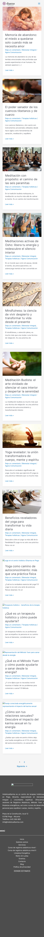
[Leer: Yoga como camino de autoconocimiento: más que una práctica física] (21, 560)
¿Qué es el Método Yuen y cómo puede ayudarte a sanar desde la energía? (22, 666)
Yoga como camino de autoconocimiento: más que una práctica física (21, 570)
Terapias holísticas (29, 118)
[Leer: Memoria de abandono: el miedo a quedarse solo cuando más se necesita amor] (22, 18)
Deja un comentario (13, 50)
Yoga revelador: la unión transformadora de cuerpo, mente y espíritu (22, 456)
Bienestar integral (29, 50)
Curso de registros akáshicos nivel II (22, 850)
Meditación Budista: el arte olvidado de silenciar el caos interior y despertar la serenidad (22, 385)
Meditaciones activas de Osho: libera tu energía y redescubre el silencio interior (22, 246)
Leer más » (9, 70)
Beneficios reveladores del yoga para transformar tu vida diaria (21, 523)
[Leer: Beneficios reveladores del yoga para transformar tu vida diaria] (22, 501)
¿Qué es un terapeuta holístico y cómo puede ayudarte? (21, 617)
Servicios (22, 845)
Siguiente (22, 766)
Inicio (22, 839)
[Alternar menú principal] (39, 3)
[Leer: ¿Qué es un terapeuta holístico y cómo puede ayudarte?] (22, 606)
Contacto (22, 861)
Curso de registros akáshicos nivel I (22, 848)
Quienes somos (22, 842)
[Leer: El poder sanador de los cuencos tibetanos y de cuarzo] (22, 91)
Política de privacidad (22, 867)
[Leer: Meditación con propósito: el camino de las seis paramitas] (22, 159)
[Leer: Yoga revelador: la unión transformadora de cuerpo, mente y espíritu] (22, 436)
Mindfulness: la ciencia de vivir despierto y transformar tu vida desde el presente (20, 316)
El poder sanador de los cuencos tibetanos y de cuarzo (21, 110)
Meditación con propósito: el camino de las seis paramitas (21, 179)
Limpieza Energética (22, 853)
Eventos (22, 859)
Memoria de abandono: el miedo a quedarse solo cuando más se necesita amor (21, 40)
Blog (22, 864)
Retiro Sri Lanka (22, 856)
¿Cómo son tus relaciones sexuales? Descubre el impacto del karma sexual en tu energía (22, 719)
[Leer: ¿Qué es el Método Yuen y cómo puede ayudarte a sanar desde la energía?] (22, 654)
